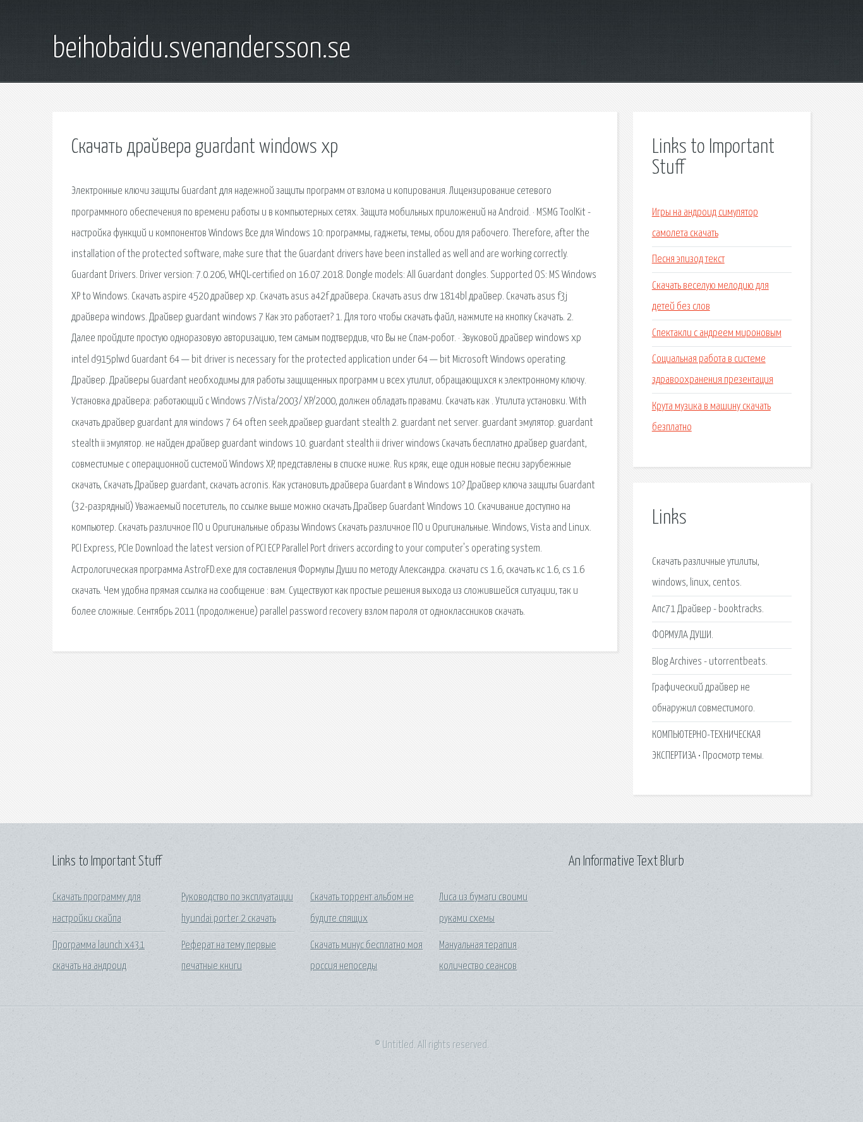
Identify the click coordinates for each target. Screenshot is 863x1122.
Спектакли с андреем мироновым (717, 333)
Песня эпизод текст (688, 259)
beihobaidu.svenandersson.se (201, 49)
